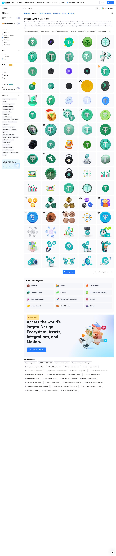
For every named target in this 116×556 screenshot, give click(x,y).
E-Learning (5, 152)
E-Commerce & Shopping (98, 292)
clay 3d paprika (31, 363)
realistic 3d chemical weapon (82, 363)
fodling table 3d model (53, 382)
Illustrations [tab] (56, 13)
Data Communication (8, 147)
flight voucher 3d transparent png (57, 370)
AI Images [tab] (71, 13)
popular (35, 26)
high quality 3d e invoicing (69, 378)
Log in (102, 2)
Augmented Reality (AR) (8, 134)
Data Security (6, 124)
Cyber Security (6, 144)
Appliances (5, 132)
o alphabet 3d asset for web (57, 374)
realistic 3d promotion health (94, 382)
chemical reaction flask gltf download (37, 386)
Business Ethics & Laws (8, 109)
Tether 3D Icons (91, 31)
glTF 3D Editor (109, 8)
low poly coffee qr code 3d (93, 374)
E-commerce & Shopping (8, 127)
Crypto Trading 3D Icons (77, 31)
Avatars (4, 137)
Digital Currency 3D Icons (47, 31)
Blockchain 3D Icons (62, 31)
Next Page (67, 272)
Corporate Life (6, 114)
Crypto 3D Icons (102, 31)
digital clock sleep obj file (79, 370)
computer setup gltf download (35, 367)
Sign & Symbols (36, 306)
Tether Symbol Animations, (79, 26)
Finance (4, 101)
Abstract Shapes (36, 292)
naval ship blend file (63, 363)
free (36, 22)
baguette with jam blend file (73, 382)
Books (9, 137)
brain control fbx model (72, 367)
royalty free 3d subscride (50, 390)
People (63, 285)
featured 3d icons (49, 26)
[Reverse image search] (98, 8)
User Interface (94, 285)
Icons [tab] (64, 13)
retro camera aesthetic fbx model (92, 386)
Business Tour (15, 119)
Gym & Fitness (65, 306)
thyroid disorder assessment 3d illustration (65, 386)
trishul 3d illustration (55, 367)
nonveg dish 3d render (33, 378)
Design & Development (8, 150)
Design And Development (69, 299)
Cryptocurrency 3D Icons (31, 31)
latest (39, 26)
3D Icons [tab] (34, 13)
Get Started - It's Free (36, 350)
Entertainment (6, 129)
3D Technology (6, 119)
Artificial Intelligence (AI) (8, 104)
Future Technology (7, 111)
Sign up (110, 2)
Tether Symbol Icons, (107, 26)
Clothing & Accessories (8, 139)
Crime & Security (12, 122)
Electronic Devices (14, 152)
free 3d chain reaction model (100, 370)
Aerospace (13, 129)
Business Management (8, 106)
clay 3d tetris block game (34, 382)
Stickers (92, 306)
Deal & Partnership (7, 116)
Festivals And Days (37, 299)
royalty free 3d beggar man (34, 370)
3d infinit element (75, 374)
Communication (6, 142)
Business (14, 99)
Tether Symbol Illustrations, (94, 26)
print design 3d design (91, 367)
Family (4, 155)
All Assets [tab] (27, 13)
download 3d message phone (35, 374)
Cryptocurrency (6, 99)
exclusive (30, 26)
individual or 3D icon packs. (94, 24)
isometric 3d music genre (89, 378)
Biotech (4, 122)
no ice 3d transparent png (70, 390)
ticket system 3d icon (50, 378)
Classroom (15, 137)
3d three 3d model (46, 363)
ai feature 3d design (32, 390)
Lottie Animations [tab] (45, 13)
